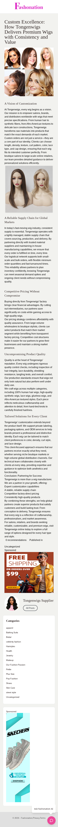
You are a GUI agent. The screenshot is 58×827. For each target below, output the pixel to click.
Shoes (9, 683)
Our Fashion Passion (15, 665)
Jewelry (9, 655)
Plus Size (10, 674)
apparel (9, 628)
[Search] (52, 6)
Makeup (10, 660)
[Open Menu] (5, 6)
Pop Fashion (12, 678)
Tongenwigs (11, 529)
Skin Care (10, 688)
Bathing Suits (12, 632)
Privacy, (36, 818)
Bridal (8, 637)
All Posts (30, 608)
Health (9, 651)
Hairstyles (10, 646)
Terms (43, 818)
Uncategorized (12, 546)
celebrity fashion (13, 642)
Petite (8, 669)
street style (11, 692)
